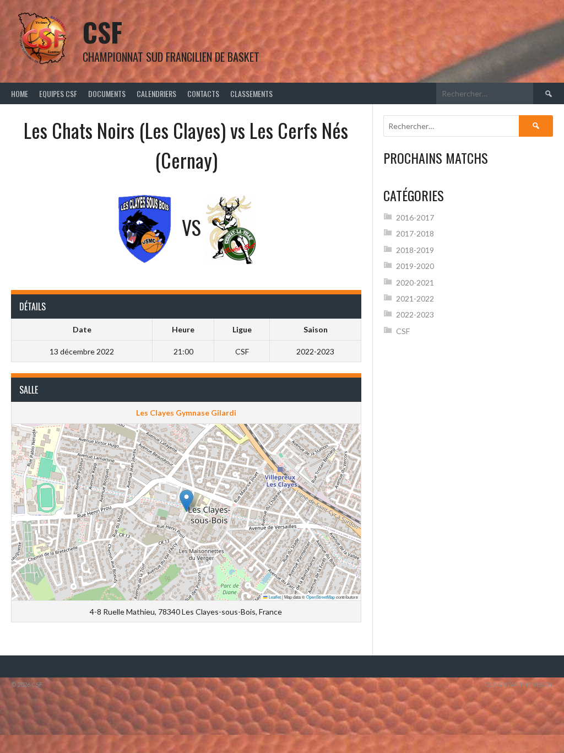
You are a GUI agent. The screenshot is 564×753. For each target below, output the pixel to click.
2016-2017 (415, 217)
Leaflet (274, 597)
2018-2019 (415, 250)
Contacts (203, 93)
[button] (186, 501)
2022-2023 (415, 314)
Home (19, 93)
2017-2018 (415, 233)
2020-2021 (415, 282)
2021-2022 (415, 298)
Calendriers (156, 93)
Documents (107, 93)
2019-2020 (415, 266)
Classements (251, 93)
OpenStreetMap (320, 597)
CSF (102, 31)
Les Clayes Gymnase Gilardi (186, 412)
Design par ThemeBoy (519, 684)
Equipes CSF (58, 93)
